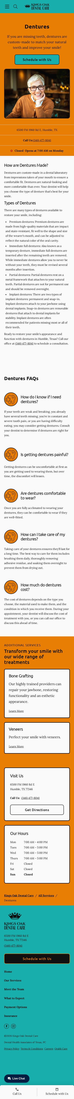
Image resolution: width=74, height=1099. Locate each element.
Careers (48, 1048)
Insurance (10, 1016)
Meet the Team (14, 989)
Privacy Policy (11, 1048)
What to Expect (14, 998)
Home (8, 971)
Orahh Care (61, 1048)
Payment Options (15, 1007)
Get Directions (37, 809)
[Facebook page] (6, 1026)
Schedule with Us (37, 59)
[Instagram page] (13, 1026)
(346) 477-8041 (42, 140)
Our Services (12, 980)
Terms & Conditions (32, 1048)
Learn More (16, 711)
